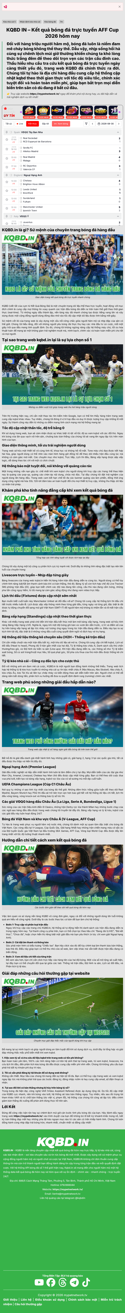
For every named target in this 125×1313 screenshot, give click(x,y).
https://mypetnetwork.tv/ (28, 1116)
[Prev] (21, 112)
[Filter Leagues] (86, 124)
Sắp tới (45, 123)
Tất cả (9, 123)
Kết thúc (32, 123)
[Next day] (119, 124)
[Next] (120, 112)
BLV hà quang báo (72, 1275)
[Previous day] (92, 124)
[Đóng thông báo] (119, 7)
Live (21, 123)
